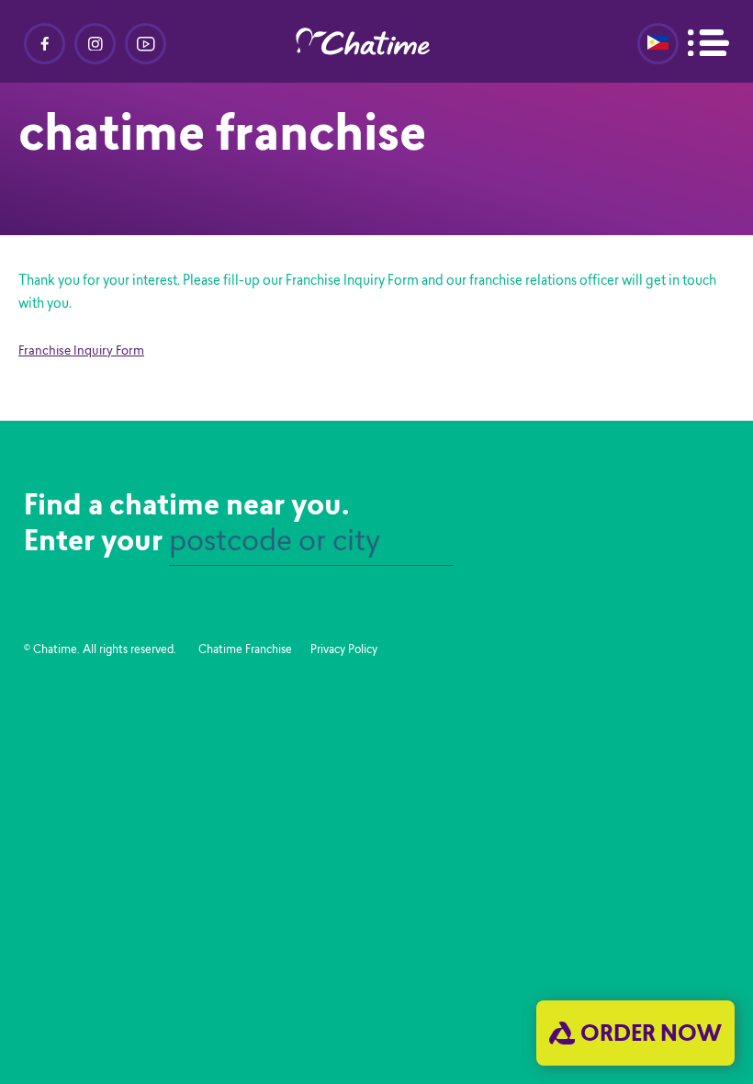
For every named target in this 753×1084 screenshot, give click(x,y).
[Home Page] (376, 41)
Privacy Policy (343, 650)
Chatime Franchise (245, 650)
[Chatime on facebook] (44, 43)
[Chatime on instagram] (95, 43)
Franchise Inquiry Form (81, 351)
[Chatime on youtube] (145, 43)
